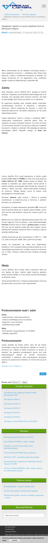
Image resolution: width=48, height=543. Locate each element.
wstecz (43, 374)
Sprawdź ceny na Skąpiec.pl (12, 366)
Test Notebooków (9, 529)
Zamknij (14, 540)
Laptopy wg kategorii (10, 531)
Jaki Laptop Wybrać (10, 527)
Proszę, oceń (6, 382)
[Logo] (17, 5)
